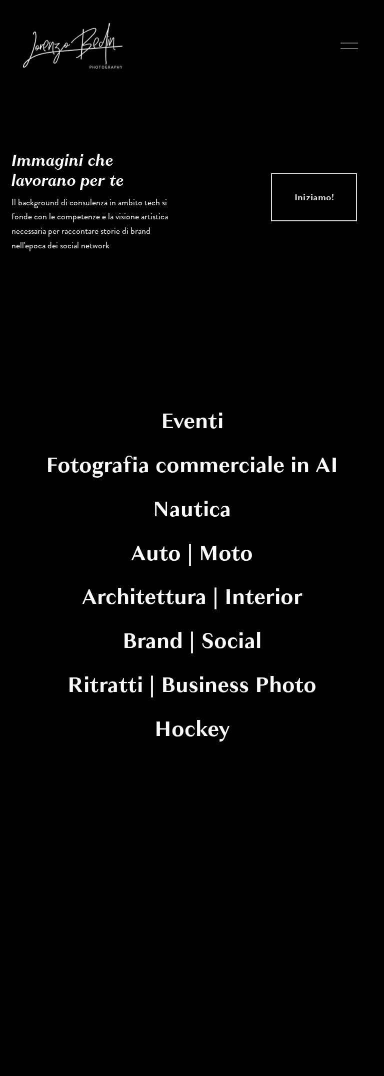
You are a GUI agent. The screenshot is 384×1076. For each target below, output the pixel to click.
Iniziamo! (314, 197)
